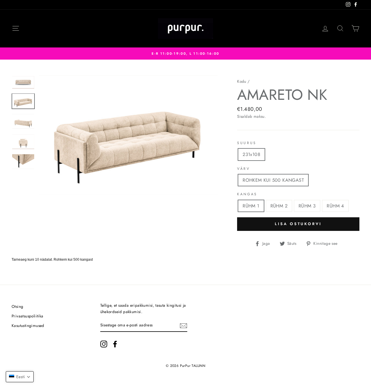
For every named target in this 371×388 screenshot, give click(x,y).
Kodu (241, 81)
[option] (185, 53)
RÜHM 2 (279, 206)
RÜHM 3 (307, 206)
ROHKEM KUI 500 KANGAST (273, 180)
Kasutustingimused (28, 325)
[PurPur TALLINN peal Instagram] (103, 344)
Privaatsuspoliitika (27, 316)
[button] (19, 377)
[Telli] (183, 325)
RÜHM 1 (251, 206)
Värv (243, 168)
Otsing (17, 306)
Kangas (247, 194)
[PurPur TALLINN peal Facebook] (115, 344)
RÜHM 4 (335, 206)
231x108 (251, 154)
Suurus (247, 143)
